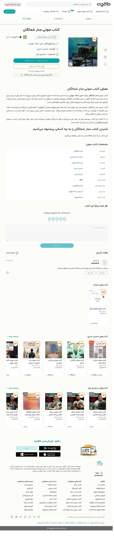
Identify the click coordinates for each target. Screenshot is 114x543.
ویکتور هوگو (28, 510)
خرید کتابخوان (100, 499)
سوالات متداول (57, 523)
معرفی (88, 18)
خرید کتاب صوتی (36, 61)
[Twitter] (21, 517)
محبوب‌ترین (10, 252)
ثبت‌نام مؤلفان (82, 523)
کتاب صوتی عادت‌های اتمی (72, 510)
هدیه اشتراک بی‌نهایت (97, 506)
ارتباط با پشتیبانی (43, 523)
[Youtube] (29, 517)
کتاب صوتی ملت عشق (73, 503)
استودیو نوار (79, 174)
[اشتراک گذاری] (105, 50)
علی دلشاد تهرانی (77, 163)
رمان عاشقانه (51, 485)
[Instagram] (12, 517)
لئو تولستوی (28, 506)
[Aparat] (16, 517)
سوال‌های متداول (99, 492)
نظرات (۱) (27, 18)
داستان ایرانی (74, 157)
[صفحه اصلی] (103, 4)
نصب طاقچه (9, 11)
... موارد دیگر (26, 448)
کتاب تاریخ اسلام (50, 506)
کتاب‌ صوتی (52, 488)
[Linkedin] (25, 517)
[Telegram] (34, 517)
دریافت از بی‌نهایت (35, 66)
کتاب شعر (53, 499)
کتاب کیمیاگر (76, 488)
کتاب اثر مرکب (76, 495)
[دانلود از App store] (49, 454)
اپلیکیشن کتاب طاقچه (97, 503)
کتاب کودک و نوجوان (49, 510)
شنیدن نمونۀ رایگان (45, 37)
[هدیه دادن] (105, 57)
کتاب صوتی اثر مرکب (74, 506)
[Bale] (38, 517)
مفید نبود (90, 273)
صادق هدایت (28, 485)
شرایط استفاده (70, 523)
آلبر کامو (30, 488)
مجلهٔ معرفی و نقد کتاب (97, 510)
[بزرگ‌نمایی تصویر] (70, 64)
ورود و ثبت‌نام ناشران (97, 523)
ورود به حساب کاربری (12, 4)
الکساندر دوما (28, 503)
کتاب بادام (77, 485)
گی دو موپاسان (28, 495)
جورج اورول (29, 499)
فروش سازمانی (100, 495)
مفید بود (102, 273)
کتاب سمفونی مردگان (73, 499)
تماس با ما (101, 485)
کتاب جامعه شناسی (49, 495)
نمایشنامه (53, 492)
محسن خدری (78, 168)
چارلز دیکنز (29, 492)
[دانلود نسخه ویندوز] (26, 454)
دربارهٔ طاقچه (100, 488)
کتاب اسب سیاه (75, 492)
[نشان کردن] (105, 64)
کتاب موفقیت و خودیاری (48, 503)
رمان (81, 157)
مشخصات (58, 18)
